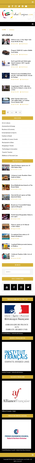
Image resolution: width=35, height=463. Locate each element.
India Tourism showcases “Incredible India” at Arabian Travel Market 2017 (20, 100)
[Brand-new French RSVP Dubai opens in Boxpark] (6, 207)
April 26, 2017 (16, 92)
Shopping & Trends (8, 145)
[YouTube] (9, 6)
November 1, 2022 (17, 209)
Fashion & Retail (7, 136)
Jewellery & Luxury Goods (10, 139)
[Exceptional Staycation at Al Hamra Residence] (6, 236)
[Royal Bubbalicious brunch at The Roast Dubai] (6, 187)
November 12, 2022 (17, 169)
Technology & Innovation (9, 149)
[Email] (26, 6)
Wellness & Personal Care (10, 155)
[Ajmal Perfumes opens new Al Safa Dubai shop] (6, 167)
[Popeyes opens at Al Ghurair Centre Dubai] (6, 227)
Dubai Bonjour (24, 43)
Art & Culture (6, 123)
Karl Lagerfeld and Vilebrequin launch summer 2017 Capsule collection (21, 62)
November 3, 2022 (17, 199)
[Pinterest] (22, 6)
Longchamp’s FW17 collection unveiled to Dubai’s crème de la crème (21, 87)
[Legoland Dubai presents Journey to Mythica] (6, 246)
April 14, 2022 (16, 238)
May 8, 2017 (15, 43)
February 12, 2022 (17, 248)
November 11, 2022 (17, 179)
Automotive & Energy (8, 126)
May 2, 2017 (15, 67)
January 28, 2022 (17, 258)
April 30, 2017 (16, 79)
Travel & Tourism (7, 152)
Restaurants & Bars (8, 142)
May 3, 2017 (15, 54)
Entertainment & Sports (9, 132)
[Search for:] (18, 272)
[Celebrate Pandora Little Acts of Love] (6, 256)
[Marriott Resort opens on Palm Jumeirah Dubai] (6, 197)
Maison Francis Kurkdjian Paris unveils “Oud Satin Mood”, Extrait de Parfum (21, 75)
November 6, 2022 (17, 189)
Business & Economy (8, 129)
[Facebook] (12, 6)
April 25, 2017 (16, 104)
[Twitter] (19, 6)
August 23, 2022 (16, 228)
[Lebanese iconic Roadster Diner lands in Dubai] (6, 177)
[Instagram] (16, 6)
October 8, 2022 (16, 218)
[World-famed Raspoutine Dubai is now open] (6, 217)
